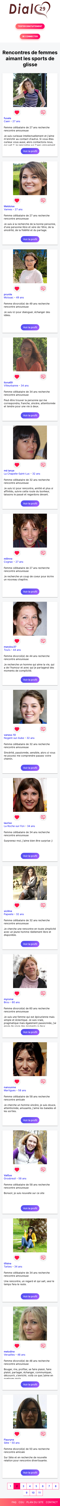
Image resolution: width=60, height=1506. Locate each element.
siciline (8, 911)
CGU (21, 1502)
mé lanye (9, 470)
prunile (8, 294)
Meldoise (9, 206)
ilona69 (8, 382)
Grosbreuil (10, 1178)
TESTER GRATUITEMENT (30, 26)
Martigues (10, 1090)
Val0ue (8, 1175)
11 (39, 1492)
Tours (7, 649)
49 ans (20, 297)
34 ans (25, 385)
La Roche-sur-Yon (14, 826)
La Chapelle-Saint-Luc (17, 473)
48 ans (21, 1354)
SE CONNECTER (30, 36)
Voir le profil (30, 151)
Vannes (8, 209)
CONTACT (52, 1502)
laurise (8, 822)
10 (33, 1492)
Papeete (8, 914)
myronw (8, 999)
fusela (7, 118)
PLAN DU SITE (35, 1502)
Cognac (8, 561)
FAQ (14, 1502)
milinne (8, 558)
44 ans (17, 649)
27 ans (16, 121)
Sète (6, 1442)
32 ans (36, 473)
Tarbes (8, 1266)
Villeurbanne (11, 385)
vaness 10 (10, 734)
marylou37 (10, 646)
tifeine (7, 1263)
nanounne (10, 1087)
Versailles (9, 1354)
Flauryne (9, 1439)
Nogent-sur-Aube (14, 737)
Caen (7, 121)
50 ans (16, 1442)
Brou (6, 1002)
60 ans (16, 1002)
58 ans (22, 1090)
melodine (9, 1351)
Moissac (8, 297)
